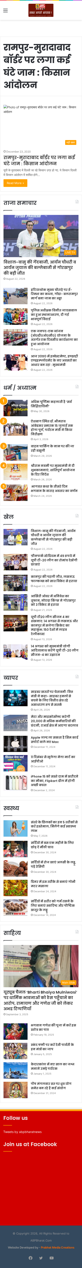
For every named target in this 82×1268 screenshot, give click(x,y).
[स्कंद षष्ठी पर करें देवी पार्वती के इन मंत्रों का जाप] (15, 1051)
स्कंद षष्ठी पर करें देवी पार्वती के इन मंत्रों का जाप (52, 1047)
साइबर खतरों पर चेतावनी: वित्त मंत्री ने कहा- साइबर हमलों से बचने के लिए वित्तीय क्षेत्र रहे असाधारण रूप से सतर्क (52, 698)
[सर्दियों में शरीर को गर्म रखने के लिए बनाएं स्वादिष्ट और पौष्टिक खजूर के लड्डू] (15, 907)
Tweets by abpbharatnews (22, 1132)
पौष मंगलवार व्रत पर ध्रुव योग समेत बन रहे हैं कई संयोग (51, 1086)
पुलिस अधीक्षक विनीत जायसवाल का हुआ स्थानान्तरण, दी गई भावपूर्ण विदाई (54, 314)
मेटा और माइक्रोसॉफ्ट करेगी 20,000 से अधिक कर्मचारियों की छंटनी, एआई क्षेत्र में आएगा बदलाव (54, 721)
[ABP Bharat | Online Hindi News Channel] (41, 10)
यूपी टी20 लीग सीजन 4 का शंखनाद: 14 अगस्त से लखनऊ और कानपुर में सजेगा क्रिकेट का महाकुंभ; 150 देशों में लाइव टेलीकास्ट (54, 625)
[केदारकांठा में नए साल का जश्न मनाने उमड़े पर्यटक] (15, 1070)
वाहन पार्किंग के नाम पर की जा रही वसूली (52, 448)
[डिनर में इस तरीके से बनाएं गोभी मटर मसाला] (15, 888)
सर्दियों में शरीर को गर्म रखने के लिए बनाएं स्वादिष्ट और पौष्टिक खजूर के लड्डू (53, 905)
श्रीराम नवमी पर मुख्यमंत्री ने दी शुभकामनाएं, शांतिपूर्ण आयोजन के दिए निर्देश (53, 470)
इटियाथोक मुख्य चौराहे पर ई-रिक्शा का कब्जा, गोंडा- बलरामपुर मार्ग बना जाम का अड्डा (54, 294)
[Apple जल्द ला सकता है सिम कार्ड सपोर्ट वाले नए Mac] (15, 744)
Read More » (15, 183)
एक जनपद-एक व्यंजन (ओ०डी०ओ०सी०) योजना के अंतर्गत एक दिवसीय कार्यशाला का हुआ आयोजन (54, 337)
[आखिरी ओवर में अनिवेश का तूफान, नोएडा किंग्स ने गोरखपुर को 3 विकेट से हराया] (15, 602)
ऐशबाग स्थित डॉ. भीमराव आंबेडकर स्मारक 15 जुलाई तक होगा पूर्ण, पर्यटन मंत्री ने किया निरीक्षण (52, 427)
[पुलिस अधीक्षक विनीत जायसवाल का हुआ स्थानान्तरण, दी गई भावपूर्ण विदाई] (15, 316)
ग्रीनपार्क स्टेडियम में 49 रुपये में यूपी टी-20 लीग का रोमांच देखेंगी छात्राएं (54, 560)
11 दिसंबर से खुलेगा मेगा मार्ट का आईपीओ (53, 759)
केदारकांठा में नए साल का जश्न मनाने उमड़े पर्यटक (52, 1066)
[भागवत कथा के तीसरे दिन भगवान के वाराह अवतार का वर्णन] (15, 493)
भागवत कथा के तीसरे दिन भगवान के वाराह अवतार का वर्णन (54, 488)
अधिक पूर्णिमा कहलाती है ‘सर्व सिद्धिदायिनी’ (51, 404)
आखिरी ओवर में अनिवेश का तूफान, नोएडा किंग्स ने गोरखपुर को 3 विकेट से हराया (53, 600)
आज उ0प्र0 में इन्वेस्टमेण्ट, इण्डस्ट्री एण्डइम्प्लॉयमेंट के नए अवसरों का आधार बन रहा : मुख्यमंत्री (54, 360)
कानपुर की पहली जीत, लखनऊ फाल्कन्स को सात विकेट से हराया (54, 578)
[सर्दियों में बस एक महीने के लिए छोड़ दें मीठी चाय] (15, 849)
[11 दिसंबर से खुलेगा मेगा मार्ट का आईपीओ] (15, 763)
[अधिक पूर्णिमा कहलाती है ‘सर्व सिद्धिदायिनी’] (15, 408)
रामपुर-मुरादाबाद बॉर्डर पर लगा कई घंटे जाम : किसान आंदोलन (39, 161)
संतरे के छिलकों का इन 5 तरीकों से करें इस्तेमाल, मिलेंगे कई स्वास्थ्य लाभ (54, 826)
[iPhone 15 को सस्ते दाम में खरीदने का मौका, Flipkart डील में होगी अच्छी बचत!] (15, 782)
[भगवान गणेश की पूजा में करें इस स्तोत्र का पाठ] (15, 1031)
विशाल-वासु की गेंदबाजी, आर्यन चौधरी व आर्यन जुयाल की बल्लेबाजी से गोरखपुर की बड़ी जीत (39, 267)
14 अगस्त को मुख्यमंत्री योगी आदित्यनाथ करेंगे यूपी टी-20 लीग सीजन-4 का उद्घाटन (55, 650)
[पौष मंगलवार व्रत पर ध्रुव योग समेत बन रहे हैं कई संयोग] (15, 1090)
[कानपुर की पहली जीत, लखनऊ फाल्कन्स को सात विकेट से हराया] (15, 583)
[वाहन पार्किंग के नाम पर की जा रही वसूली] (15, 452)
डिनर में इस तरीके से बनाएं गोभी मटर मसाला (53, 884)
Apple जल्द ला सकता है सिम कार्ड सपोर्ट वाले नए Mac (54, 739)
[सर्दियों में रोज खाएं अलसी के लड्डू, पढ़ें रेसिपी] (15, 868)
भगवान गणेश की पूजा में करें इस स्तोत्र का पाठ (53, 1027)
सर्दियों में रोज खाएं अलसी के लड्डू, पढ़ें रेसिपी (53, 864)
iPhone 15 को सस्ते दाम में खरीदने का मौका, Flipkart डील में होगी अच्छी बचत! (54, 780)
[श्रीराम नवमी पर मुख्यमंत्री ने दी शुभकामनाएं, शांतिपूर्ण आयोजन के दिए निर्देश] (15, 472)
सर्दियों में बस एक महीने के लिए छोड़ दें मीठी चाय (52, 845)
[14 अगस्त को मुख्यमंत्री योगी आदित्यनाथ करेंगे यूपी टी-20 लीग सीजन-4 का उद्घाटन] (15, 652)
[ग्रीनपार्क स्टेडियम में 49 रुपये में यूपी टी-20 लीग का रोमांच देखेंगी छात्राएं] (15, 562)
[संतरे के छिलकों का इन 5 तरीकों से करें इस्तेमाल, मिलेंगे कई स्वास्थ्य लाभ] (15, 828)
